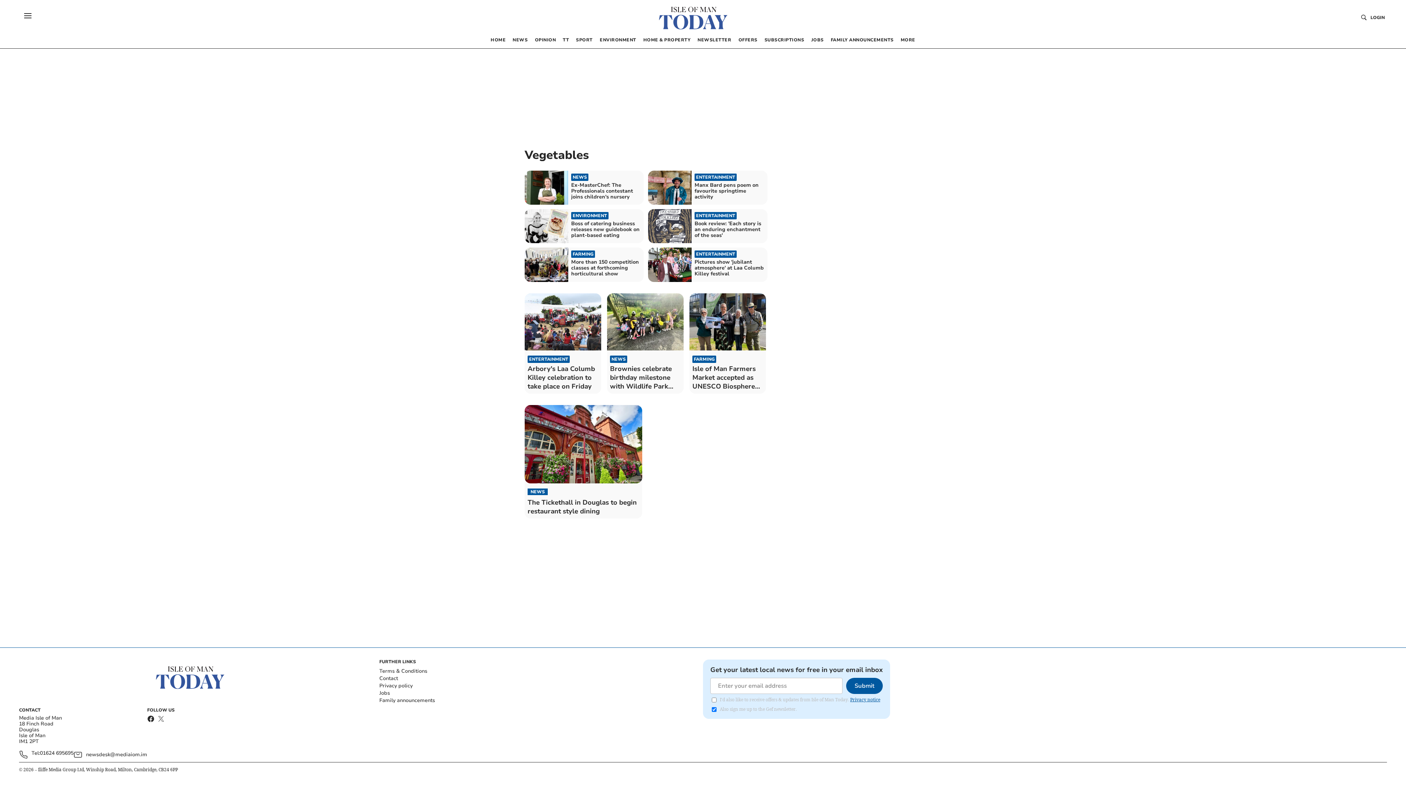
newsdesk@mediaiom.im (116, 754)
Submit (864, 686)
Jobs (384, 693)
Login (1377, 17)
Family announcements (407, 700)
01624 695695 (57, 753)
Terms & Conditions (403, 671)
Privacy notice (865, 699)
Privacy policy (396, 685)
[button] (28, 16)
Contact (388, 678)
